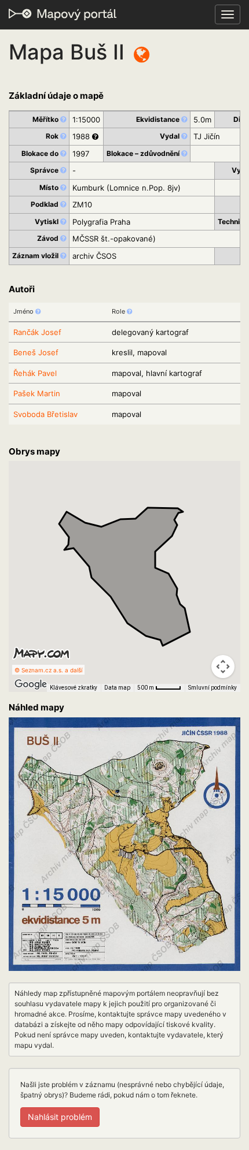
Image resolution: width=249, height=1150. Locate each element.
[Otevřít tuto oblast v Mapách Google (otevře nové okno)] (31, 684)
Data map (117, 687)
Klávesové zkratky (73, 687)
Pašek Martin (36, 393)
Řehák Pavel (35, 373)
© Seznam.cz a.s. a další (48, 670)
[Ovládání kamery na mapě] (223, 666)
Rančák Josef (37, 332)
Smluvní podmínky (212, 687)
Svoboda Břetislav (45, 414)
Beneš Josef (35, 352)
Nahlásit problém (60, 1117)
